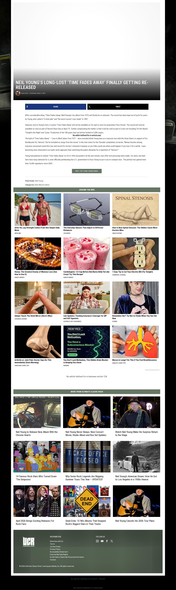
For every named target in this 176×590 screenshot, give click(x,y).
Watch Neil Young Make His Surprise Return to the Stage (136, 434)
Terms (52, 544)
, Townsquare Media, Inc (50, 566)
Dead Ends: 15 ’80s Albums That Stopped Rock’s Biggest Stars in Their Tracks (85, 522)
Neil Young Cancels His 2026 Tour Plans (134, 520)
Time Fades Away (53, 115)
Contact (53, 560)
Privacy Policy (55, 549)
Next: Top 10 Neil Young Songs (87, 171)
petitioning (65, 159)
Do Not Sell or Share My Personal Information (67, 557)
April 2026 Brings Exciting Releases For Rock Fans (35, 522)
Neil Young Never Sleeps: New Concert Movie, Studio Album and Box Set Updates (85, 434)
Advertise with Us (56, 541)
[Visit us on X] (112, 541)
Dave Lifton (24, 93)
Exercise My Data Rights (59, 554)
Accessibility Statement (59, 552)
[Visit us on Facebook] (107, 541)
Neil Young (65, 115)
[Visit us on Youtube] (103, 541)
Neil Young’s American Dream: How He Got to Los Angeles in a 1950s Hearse (136, 478)
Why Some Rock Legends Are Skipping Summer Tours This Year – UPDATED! (84, 478)
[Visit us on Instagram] (98, 541)
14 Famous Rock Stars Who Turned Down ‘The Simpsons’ (36, 478)
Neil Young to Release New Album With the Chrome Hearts (37, 434)
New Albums (40, 185)
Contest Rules (55, 547)
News (47, 185)
